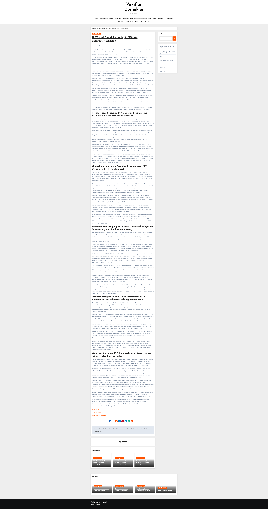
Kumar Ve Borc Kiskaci (165, 490)
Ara (160, 33)
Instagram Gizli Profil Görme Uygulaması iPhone (137, 18)
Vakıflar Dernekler (100, 502)
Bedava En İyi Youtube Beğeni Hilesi (110, 18)
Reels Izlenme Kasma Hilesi (125, 21)
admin (95, 45)
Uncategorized (96, 33)
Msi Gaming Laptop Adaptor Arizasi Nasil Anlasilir (142, 462)
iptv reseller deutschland (99, 415)
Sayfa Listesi (139, 21)
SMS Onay (148, 21)
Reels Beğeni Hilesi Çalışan (165, 18)
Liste (154, 18)
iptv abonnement (97, 412)
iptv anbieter (95, 409)
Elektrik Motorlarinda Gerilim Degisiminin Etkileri (121, 462)
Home (96, 18)
